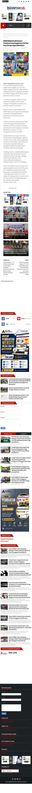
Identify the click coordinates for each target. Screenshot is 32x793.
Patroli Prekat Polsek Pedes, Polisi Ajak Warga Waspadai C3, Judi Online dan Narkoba (20, 627)
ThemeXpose (23, 782)
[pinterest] (26, 1)
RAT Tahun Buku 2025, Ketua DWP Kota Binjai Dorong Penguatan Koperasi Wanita (16, 234)
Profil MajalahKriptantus (9, 730)
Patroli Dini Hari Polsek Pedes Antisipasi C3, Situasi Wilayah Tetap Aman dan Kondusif (19, 584)
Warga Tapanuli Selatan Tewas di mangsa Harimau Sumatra (19, 389)
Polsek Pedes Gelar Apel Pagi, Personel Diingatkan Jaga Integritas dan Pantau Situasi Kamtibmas (20, 450)
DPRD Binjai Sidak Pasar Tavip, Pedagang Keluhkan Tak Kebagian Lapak (14, 217)
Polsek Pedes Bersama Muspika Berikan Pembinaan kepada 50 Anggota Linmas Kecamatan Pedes (19, 595)
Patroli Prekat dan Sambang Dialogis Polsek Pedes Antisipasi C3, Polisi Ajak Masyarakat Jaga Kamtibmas (21, 439)
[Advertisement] (14, 667)
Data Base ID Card (7, 745)
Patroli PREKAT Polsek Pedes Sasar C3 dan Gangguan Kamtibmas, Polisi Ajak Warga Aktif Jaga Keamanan (20, 479)
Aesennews (4, 541)
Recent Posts (8, 434)
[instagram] (29, 1)
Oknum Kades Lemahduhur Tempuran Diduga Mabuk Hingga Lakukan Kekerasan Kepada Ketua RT (20, 573)
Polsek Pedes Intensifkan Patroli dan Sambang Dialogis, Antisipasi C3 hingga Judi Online (21, 459)
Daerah (9, 34)
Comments (23, 434)
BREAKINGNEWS (8, 230)
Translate (15, 773)
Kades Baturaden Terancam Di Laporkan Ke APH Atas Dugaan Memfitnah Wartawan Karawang (19, 606)
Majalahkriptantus (7, 539)
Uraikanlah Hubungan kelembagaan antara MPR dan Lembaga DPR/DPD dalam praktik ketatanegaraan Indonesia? (20, 381)
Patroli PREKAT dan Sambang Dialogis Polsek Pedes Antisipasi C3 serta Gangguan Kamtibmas (19, 550)
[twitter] (21, 1)
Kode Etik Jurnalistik (7, 722)
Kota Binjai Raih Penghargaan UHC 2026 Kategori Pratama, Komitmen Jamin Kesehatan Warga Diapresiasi (15, 251)
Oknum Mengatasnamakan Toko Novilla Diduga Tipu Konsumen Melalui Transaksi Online (19, 397)
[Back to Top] (20, 779)
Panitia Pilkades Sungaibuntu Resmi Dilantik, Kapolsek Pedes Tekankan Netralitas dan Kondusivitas (20, 469)
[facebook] (19, 1)
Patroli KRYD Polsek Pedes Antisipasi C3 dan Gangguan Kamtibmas (19, 617)
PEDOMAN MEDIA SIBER (8, 738)
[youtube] (24, 1)
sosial (13, 34)
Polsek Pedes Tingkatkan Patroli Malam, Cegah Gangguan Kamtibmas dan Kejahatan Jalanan (19, 561)
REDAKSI (4, 753)
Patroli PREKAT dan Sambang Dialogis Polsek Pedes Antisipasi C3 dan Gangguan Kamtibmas (19, 639)
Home (4, 34)
